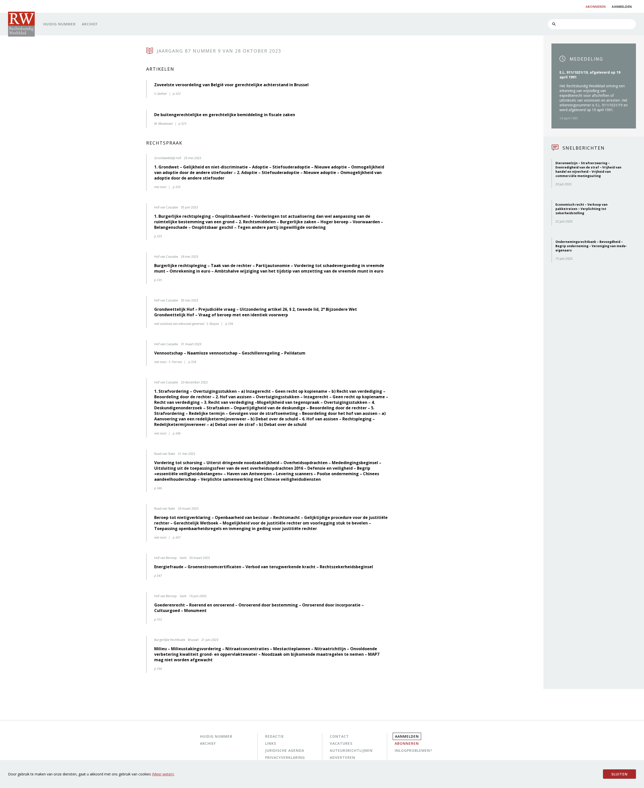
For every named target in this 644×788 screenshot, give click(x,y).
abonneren (596, 7)
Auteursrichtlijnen (351, 750)
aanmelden (622, 7)
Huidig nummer (59, 24)
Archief (90, 24)
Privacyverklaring (285, 757)
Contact (339, 736)
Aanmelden (407, 736)
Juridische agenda (284, 750)
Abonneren (407, 743)
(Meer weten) (163, 774)
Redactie (274, 736)
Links (270, 743)
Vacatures (341, 743)
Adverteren (342, 757)
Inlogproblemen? (413, 750)
